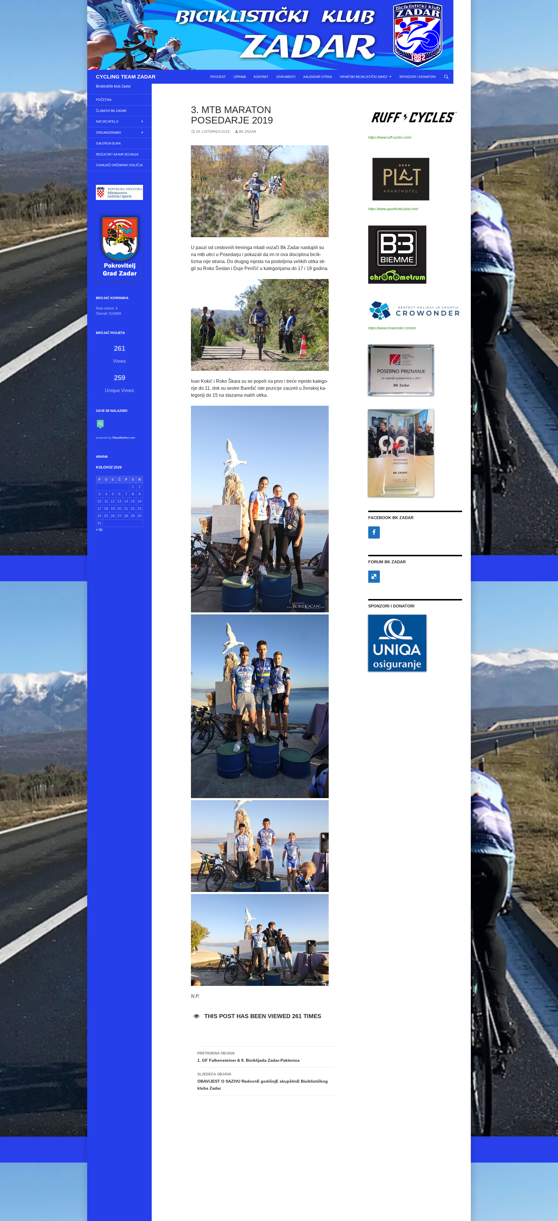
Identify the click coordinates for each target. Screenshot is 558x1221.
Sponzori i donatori (417, 76)
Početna (103, 99)
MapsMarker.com (123, 437)
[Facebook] (374, 532)
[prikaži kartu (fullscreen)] (100, 424)
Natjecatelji (107, 121)
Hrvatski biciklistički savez (363, 76)
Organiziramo (108, 132)
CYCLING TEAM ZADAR (125, 77)
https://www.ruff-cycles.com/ (389, 137)
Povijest (218, 76)
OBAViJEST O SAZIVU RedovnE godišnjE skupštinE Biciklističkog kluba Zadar (262, 1081)
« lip (99, 530)
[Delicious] (374, 577)
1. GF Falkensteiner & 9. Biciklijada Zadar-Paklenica (248, 1057)
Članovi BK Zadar (111, 110)
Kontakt (261, 76)
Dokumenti (286, 76)
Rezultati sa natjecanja (117, 154)
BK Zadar (247, 132)
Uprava (240, 76)
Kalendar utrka (317, 76)
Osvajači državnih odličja (119, 165)
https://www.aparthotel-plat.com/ (393, 209)
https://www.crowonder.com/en (392, 328)
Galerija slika (108, 143)
